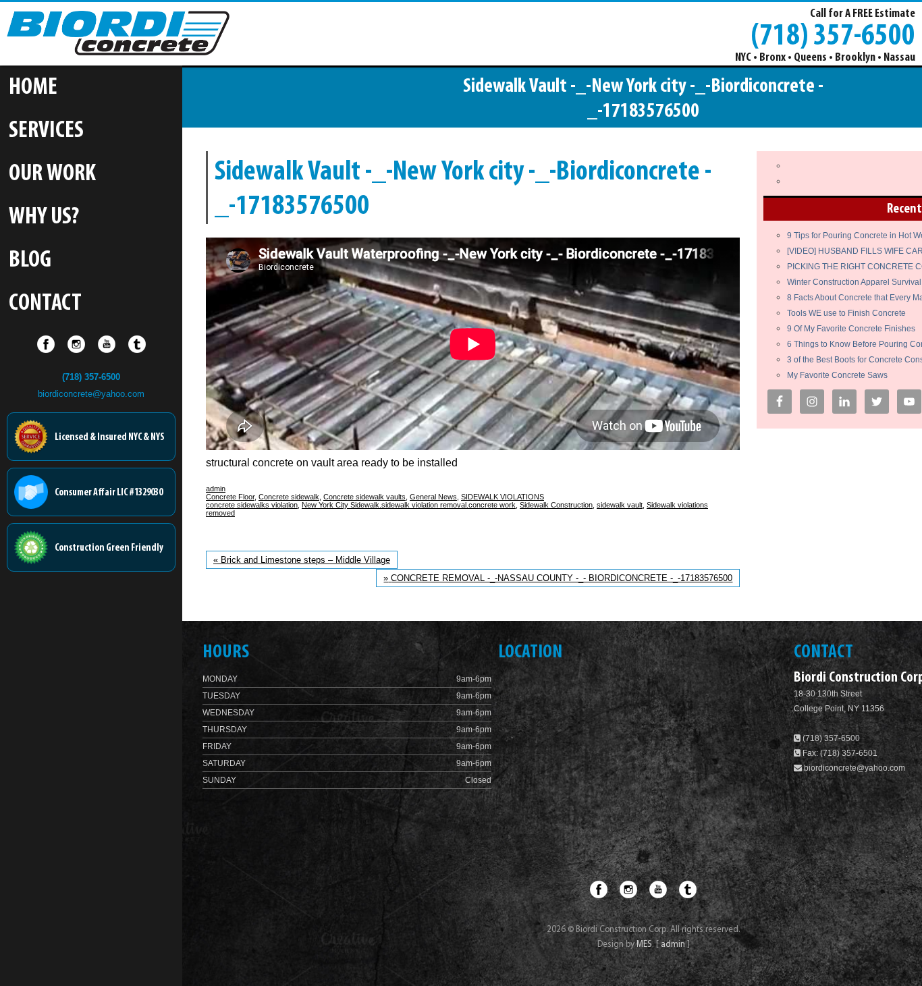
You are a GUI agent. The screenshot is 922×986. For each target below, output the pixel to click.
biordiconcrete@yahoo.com (91, 394)
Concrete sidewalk (289, 497)
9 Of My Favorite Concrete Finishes (851, 328)
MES (644, 944)
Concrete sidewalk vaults (364, 497)
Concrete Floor (230, 497)
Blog (30, 261)
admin (215, 489)
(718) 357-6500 (833, 34)
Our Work (52, 174)
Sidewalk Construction (556, 505)
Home (33, 88)
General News (433, 497)
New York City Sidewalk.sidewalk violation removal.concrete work (409, 505)
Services (46, 131)
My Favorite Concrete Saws (837, 375)
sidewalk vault (620, 505)
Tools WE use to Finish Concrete (846, 313)
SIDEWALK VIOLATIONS (502, 497)
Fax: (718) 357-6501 (839, 753)
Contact (45, 304)
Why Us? (44, 217)
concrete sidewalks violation (252, 505)
